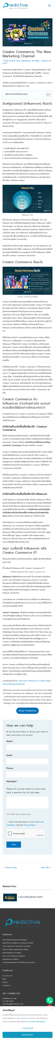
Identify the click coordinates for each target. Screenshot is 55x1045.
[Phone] (49, 1000)
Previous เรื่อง (10, 868)
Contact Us (7, 985)
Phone (10, 768)
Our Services (7, 976)
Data (6, 60)
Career (5, 982)
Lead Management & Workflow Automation (19, 962)
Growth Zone (14, 60)
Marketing (25, 60)
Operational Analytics (11, 959)
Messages (12, 781)
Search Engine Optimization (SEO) (15, 949)
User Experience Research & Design (16, 946)
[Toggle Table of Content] (47, 94)
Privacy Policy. (30, 825)
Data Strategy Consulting (12, 953)
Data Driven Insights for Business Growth (18, 943)
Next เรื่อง (46, 868)
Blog (4, 979)
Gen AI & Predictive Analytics (14, 956)
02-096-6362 (8, 1001)
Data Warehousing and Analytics (15, 940)
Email (9, 755)
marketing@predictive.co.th (13, 1004)
